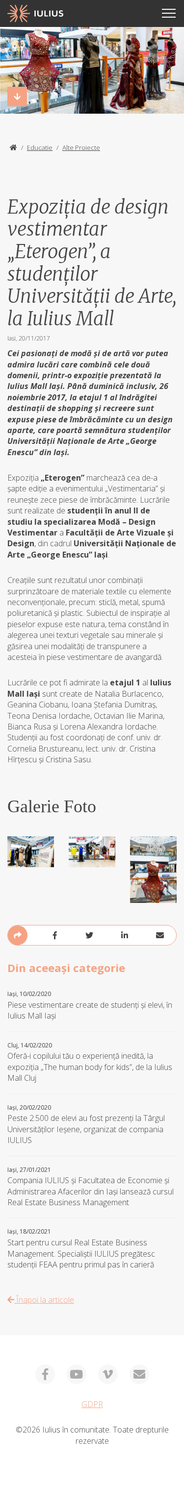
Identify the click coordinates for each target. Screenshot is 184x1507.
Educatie (40, 147)
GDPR (92, 1404)
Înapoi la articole (44, 1299)
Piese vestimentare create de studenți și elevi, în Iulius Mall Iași (89, 1005)
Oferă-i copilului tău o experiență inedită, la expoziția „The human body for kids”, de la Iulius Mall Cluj (89, 1063)
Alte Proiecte (81, 147)
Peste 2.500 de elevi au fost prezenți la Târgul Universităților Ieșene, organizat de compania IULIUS (86, 1125)
